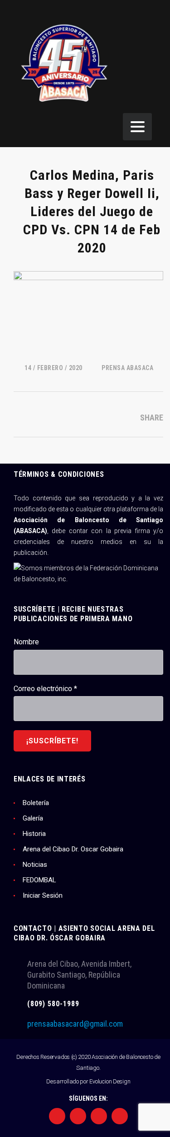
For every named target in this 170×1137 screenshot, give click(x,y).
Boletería (36, 803)
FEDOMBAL (39, 880)
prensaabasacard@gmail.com (75, 1023)
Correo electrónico (45, 688)
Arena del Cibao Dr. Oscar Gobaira (73, 849)
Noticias (35, 864)
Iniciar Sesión (43, 895)
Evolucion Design (109, 1081)
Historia (34, 834)
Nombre (26, 642)
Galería (33, 818)
